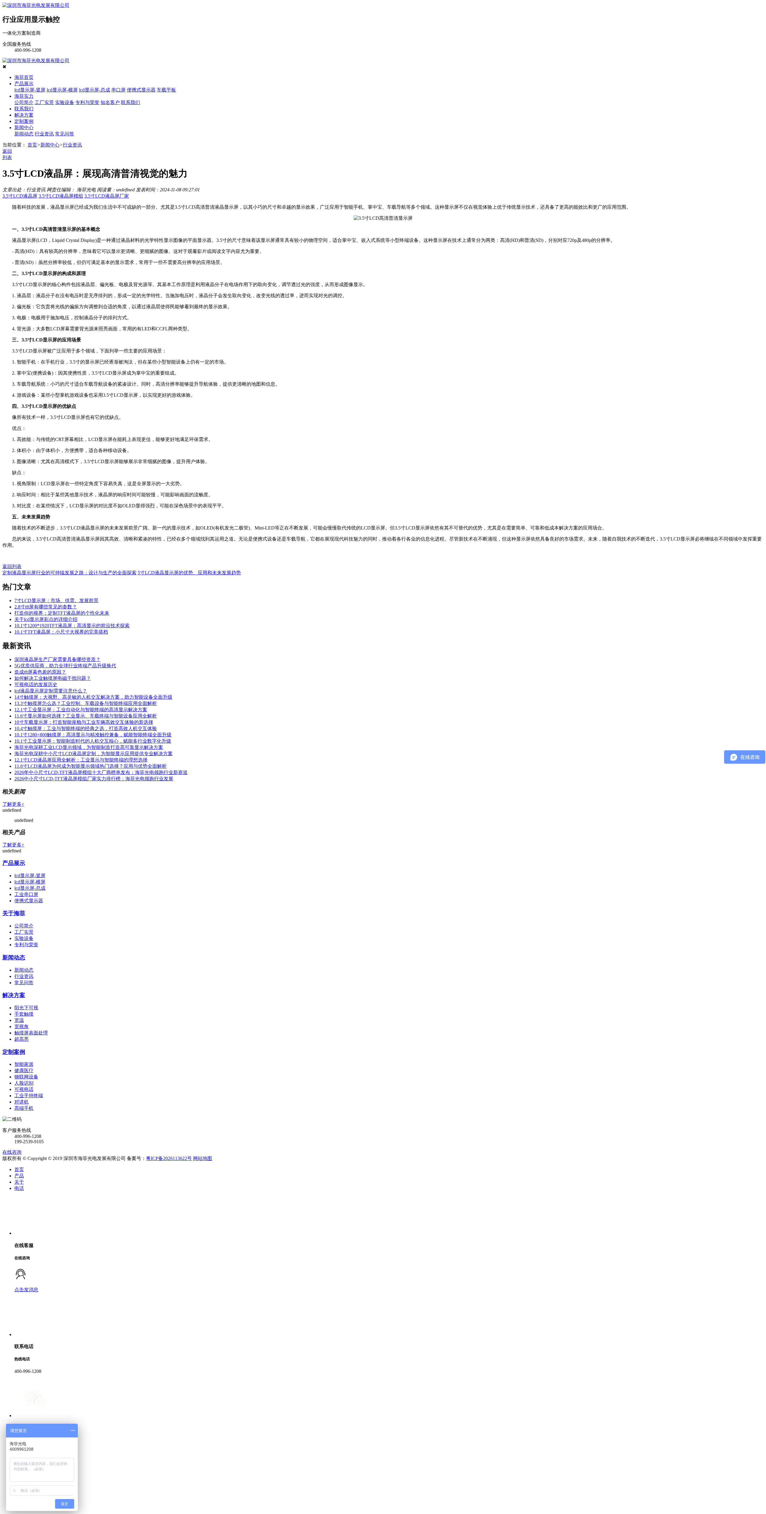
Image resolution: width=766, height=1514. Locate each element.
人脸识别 (24, 1083)
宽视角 (21, 1026)
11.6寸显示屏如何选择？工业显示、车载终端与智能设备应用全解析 (85, 715)
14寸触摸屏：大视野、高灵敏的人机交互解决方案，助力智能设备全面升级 (93, 697)
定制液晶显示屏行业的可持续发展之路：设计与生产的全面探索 (69, 572)
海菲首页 (24, 77)
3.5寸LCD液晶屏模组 (61, 196)
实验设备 (64, 102)
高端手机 (24, 1108)
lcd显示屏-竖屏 (29, 89)
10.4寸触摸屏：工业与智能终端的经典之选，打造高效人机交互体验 (85, 728)
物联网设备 (26, 1076)
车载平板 (166, 89)
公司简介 (24, 102)
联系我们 (130, 102)
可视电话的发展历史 (35, 684)
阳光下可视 (26, 1007)
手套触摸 (24, 1014)
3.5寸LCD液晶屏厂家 (106, 196)
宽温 (19, 1020)
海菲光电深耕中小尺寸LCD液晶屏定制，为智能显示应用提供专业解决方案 (93, 753)
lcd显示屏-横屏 (62, 89)
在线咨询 (12, 1152)
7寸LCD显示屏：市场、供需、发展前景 (56, 600)
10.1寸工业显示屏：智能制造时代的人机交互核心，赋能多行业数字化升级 (92, 741)
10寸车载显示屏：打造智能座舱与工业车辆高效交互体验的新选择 (83, 722)
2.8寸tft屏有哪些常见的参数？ (45, 606)
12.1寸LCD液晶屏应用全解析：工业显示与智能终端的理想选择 (81, 759)
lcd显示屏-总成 (94, 89)
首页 (32, 144)
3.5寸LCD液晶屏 (19, 196)
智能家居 (24, 1064)
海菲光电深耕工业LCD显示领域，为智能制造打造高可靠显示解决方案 (88, 747)
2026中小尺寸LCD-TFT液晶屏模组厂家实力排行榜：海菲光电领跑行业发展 (93, 778)
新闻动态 (24, 133)
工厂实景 (44, 102)
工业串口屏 (26, 894)
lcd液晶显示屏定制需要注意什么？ (50, 690)
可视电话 (24, 1089)
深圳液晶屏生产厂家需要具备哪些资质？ (57, 659)
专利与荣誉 (87, 102)
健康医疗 (24, 1070)
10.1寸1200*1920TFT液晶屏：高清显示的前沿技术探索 (72, 625)
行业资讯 (44, 133)
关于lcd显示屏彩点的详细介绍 (45, 619)
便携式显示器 (141, 89)
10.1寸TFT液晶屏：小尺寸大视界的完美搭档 (61, 631)
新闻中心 (24, 127)
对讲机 (21, 1101)
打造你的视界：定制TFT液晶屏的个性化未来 (61, 613)
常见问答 (64, 133)
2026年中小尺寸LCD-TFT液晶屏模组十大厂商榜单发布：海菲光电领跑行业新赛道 (101, 772)
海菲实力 (24, 96)
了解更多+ (13, 804)
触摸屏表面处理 (31, 1032)
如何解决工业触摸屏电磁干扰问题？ (52, 678)
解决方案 (24, 114)
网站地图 (202, 1158)
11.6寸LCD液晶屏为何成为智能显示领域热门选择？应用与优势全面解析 (90, 766)
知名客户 (110, 102)
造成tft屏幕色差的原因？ (40, 671)
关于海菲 (13, 913)
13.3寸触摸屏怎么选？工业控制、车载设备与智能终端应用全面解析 (85, 703)
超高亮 (21, 1039)
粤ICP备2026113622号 (169, 1158)
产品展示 (24, 83)
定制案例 (24, 121)
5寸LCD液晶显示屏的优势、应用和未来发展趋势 (189, 572)
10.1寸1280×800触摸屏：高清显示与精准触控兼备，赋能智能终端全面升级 (92, 734)
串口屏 (118, 89)
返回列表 (12, 566)
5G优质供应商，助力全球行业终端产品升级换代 (65, 665)
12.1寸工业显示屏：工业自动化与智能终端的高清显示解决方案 (80, 709)
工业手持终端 (28, 1095)
